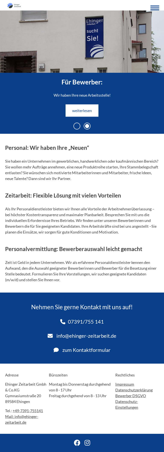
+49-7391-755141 (28, 410)
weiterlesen (82, 110)
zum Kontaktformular (86, 350)
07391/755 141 (86, 321)
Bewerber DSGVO (130, 395)
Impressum (124, 384)
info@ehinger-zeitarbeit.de (85, 336)
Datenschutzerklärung (134, 390)
